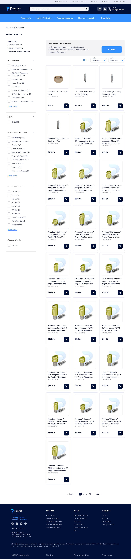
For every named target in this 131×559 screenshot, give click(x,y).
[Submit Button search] (87, 9)
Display (94, 58)
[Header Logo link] (13, 9)
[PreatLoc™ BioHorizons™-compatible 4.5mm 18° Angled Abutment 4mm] (58, 171)
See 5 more (12, 176)
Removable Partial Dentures (19, 52)
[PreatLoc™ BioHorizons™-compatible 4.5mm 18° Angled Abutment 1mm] (58, 218)
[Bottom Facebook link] (17, 523)
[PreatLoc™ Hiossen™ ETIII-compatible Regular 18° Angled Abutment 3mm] (85, 124)
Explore (111, 49)
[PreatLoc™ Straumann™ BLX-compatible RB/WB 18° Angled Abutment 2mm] (58, 358)
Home (8, 27)
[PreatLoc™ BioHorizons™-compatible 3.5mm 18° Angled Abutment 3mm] (58, 264)
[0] (99, 9)
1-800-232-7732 (119, 2)
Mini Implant (13, 41)
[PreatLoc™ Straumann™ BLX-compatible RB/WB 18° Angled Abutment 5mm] (58, 311)
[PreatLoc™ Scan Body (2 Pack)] (58, 78)
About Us (105, 518)
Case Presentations (81, 527)
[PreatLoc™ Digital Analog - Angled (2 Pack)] (85, 78)
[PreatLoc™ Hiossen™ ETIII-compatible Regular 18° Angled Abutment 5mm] (112, 358)
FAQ (75, 530)
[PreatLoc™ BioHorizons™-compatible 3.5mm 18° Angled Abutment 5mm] (85, 218)
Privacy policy (107, 555)
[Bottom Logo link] (16, 511)
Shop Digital (105, 18)
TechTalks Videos (80, 518)
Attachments (26, 18)
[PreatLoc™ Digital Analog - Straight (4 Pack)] (58, 124)
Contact (104, 515)
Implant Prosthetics (43, 18)
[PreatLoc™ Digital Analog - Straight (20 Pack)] (112, 78)
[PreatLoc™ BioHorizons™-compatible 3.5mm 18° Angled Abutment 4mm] (112, 218)
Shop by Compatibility (86, 18)
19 (90, 494)
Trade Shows (78, 524)
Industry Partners (108, 524)
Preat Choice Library (53, 527)
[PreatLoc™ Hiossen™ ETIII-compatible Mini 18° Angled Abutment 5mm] (58, 451)
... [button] (86, 494)
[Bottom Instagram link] (25, 523)
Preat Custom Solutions (54, 524)
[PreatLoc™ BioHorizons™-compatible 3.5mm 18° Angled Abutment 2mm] (85, 264)
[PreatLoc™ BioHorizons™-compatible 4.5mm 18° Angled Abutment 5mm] (112, 124)
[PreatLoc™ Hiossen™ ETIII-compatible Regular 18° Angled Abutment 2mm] (85, 405)
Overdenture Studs (15, 48)
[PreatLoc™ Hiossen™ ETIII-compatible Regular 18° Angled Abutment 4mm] (58, 405)
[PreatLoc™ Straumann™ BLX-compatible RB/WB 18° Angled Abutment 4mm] (85, 311)
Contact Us (105, 2)
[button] (21, 60)
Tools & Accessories (65, 18)
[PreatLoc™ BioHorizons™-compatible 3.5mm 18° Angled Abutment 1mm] (112, 264)
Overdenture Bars (15, 45)
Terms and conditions (81, 555)
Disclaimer (49, 555)
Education (77, 521)
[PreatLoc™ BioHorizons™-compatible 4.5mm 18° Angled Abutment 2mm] (112, 171)
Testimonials (106, 521)
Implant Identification (81, 515)
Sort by (112, 58)
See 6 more (12, 106)
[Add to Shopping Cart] (66, 105)
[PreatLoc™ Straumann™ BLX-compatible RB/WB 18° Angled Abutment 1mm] (85, 358)
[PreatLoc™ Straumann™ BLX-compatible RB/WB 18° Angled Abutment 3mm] (112, 311)
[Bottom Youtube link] (12, 523)
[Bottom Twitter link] (21, 523)
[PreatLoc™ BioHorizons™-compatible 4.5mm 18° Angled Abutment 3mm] (85, 171)
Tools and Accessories (54, 521)
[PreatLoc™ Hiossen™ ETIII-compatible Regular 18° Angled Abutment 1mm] (112, 405)
